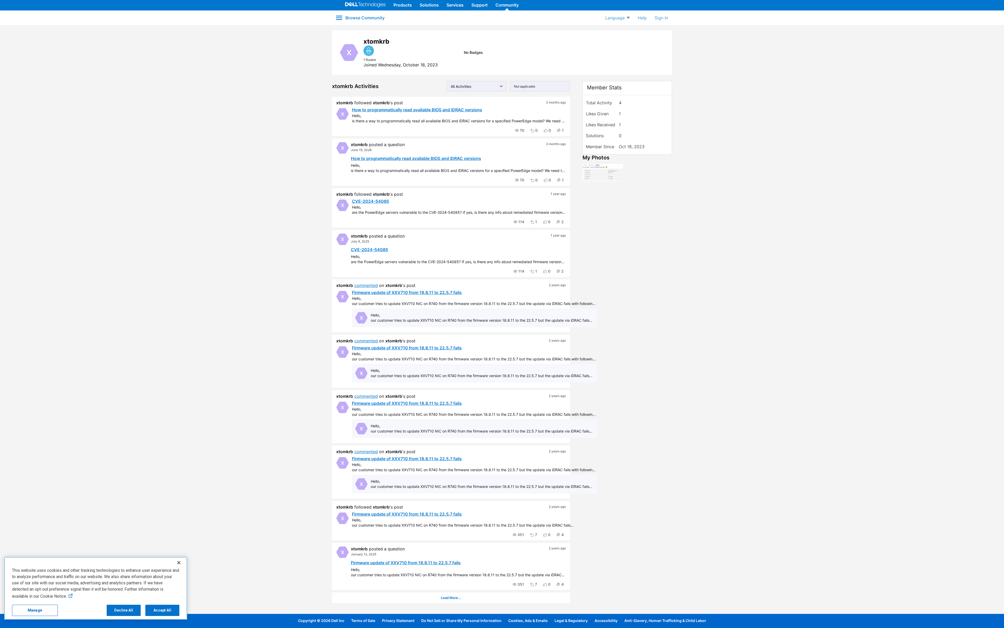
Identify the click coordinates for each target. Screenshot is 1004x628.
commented (366, 285)
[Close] (179, 562)
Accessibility (606, 620)
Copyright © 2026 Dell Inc (321, 620)
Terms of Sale (363, 620)
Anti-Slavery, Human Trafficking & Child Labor (665, 620)
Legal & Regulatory (571, 620)
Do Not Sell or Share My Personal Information (461, 620)
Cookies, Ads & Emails (528, 620)
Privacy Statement (398, 620)
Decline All (123, 610)
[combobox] (477, 86)
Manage (35, 610)
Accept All (162, 610)
